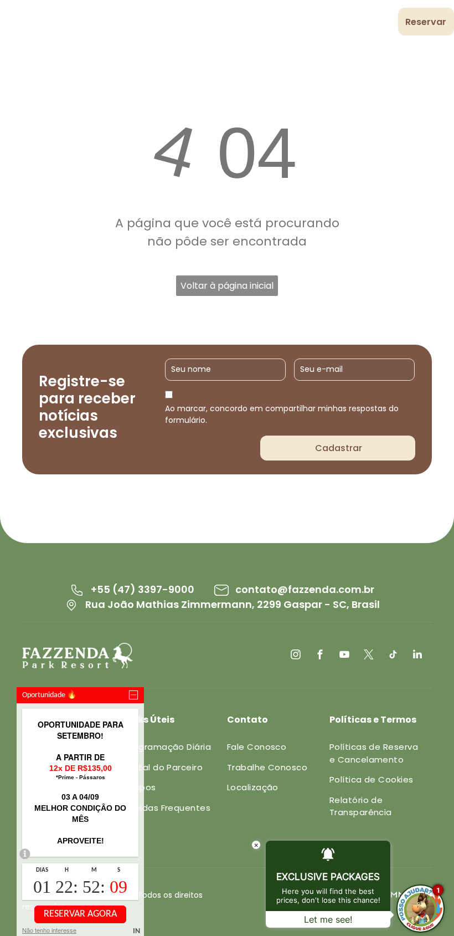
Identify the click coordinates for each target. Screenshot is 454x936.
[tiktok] (393, 656)
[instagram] (295, 656)
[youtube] (344, 656)
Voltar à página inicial (227, 285)
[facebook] (320, 656)
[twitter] (368, 656)
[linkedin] (417, 656)
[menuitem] (160, 23)
